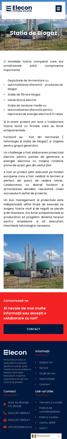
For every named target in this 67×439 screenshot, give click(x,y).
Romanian (43, 435)
